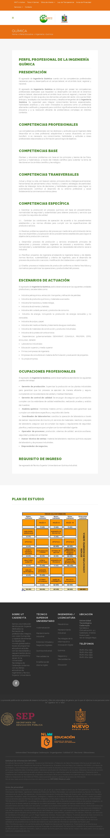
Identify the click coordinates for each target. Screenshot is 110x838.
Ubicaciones (89, 753)
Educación (62, 665)
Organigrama (56, 753)
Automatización (43, 628)
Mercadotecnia (42, 656)
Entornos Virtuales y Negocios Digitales (44, 643)
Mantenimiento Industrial (42, 634)
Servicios (17, 7)
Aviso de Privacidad (83, 2)
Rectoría (78, 753)
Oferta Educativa (26, 34)
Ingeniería (40, 34)
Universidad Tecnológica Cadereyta (32, 753)
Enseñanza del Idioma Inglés (42, 663)
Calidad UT (68, 753)
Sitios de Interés (47, 2)
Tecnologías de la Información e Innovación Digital (65, 641)
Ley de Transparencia (65, 2)
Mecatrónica (63, 624)
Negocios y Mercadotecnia (64, 657)
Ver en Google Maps (87, 638)
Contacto (28, 7)
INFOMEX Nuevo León (60, 779)
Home (14, 34)
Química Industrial (44, 651)
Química (61, 650)
